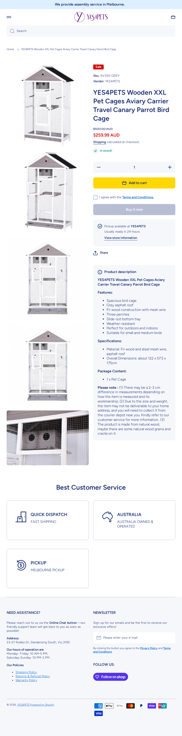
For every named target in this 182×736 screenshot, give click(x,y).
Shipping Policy (26, 672)
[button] (173, 17)
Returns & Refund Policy (33, 676)
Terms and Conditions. (138, 197)
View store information (120, 238)
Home (10, 49)
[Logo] (91, 17)
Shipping (99, 142)
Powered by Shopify (42, 704)
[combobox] (91, 31)
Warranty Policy (26, 680)
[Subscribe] (169, 637)
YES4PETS (23, 704)
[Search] (10, 31)
